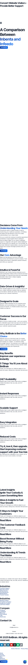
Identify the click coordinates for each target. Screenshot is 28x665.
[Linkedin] (1, 644)
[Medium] (18, 644)
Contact (14, 631)
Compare (4, 608)
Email (14, 625)
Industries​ (5, 586)
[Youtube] (11, 644)
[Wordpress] (8, 644)
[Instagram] (14, 644)
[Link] (21, 644)
